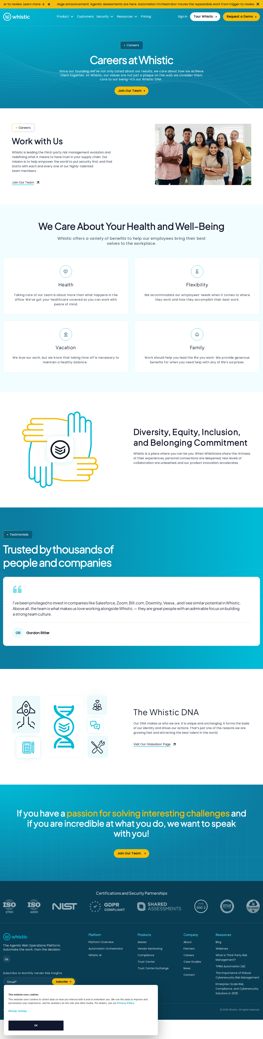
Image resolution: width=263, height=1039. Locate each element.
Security (102, 16)
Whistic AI (95, 955)
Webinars (222, 949)
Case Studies (192, 962)
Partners (189, 949)
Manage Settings (17, 1011)
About (187, 942)
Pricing (146, 16)
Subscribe (65, 982)
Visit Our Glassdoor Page (152, 744)
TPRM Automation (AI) (230, 966)
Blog (218, 942)
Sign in (182, 16)
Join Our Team (133, 91)
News (186, 968)
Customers (85, 16)
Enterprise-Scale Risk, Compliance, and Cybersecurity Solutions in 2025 (237, 988)
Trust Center (146, 962)
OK (36, 1025)
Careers (188, 955)
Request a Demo (243, 17)
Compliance (146, 955)
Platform (95, 935)
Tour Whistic (204, 16)
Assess (142, 942)
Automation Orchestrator (106, 949)
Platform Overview (101, 942)
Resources (125, 16)
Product (63, 16)
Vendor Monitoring (150, 949)
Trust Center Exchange (153, 968)
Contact (189, 975)
